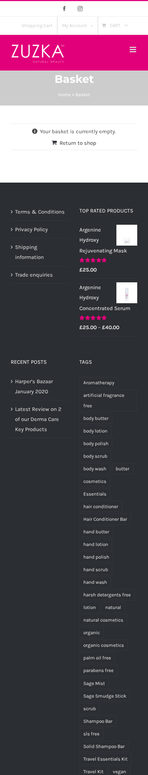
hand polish (96, 557)
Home (64, 94)
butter (122, 468)
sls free (91, 733)
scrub (89, 708)
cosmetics (94, 481)
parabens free (98, 670)
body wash (94, 468)
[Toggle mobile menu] (133, 49)
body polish (95, 443)
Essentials (94, 494)
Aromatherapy (98, 382)
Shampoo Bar (97, 721)
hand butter (96, 531)
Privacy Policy (31, 229)
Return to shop (78, 143)
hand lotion (95, 544)
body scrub (95, 456)
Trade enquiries (34, 275)
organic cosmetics (103, 645)
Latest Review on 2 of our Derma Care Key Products (38, 419)
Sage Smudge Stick (104, 696)
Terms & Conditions (40, 212)
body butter (95, 418)
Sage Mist (94, 683)
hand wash (95, 582)
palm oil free (97, 657)
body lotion (95, 431)
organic (91, 632)
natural (113, 607)
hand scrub (95, 569)
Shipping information (29, 252)
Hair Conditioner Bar (105, 519)
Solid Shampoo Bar (104, 746)
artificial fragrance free (103, 400)
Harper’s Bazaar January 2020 (34, 386)
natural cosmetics (103, 620)
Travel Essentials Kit (105, 759)
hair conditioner (100, 506)
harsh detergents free (107, 594)
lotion (89, 607)
